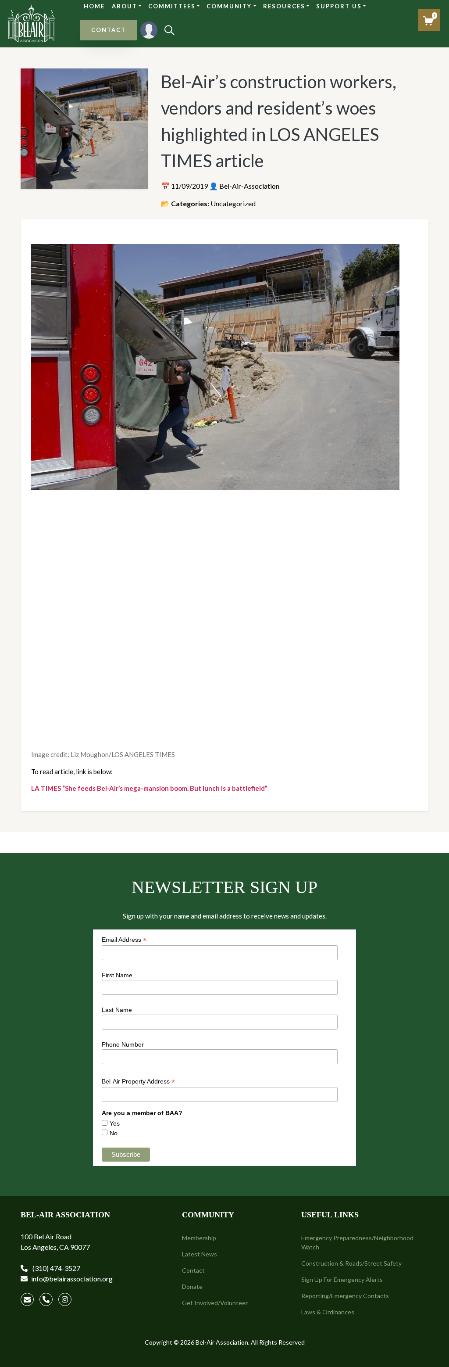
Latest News (199, 1254)
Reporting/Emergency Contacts (345, 1295)
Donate (192, 1286)
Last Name (117, 1009)
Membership (199, 1237)
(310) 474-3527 (55, 1268)
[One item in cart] (428, 20)
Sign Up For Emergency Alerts (342, 1279)
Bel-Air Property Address (138, 1081)
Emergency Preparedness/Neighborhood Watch (357, 1242)
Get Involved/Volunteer (215, 1302)
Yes (115, 1123)
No (114, 1133)
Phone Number (123, 1044)
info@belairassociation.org (72, 1278)
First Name (117, 975)
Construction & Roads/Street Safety (351, 1263)
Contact (193, 1270)
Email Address (124, 940)
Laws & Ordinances (327, 1312)
